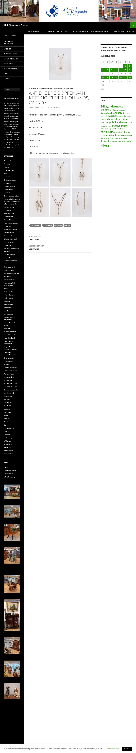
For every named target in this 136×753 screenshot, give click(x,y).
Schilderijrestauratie (11, 390)
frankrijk (120, 118)
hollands (48, 225)
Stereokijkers (8, 412)
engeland (105, 119)
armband (105, 109)
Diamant (120, 116)
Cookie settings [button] (112, 748)
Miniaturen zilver (10, 332)
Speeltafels (7, 406)
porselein (105, 138)
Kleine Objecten (9, 295)
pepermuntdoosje (126, 135)
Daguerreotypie (9, 186)
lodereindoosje (106, 129)
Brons (6, 174)
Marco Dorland (55, 108)
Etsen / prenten (9, 217)
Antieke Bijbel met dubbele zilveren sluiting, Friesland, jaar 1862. (12, 116)
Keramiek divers (9, 280)
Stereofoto (118, 141)
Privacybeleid (118, 31)
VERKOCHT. (35, 238)
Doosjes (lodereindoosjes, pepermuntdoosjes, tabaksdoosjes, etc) (12, 201)
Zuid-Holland (8, 454)
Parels (129, 132)
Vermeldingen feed (10, 470)
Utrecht (6, 431)
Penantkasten (8, 361)
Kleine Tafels (8, 298)
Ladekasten (8, 311)
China (108, 116)
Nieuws (7, 79)
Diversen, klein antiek (11, 196)
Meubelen (7, 328)
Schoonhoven (108, 141)
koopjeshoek (8, 304)
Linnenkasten (8, 314)
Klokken (7, 301)
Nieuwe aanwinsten (80, 31)
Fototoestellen (9, 233)
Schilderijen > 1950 (10, 383)
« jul (103, 89)
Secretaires (8, 396)
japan (103, 126)
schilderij (123, 138)
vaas (123, 141)
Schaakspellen (9, 377)
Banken (6, 167)
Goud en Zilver (35, 88)
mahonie (121, 129)
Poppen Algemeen (10, 368)
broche (128, 113)
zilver (67, 225)
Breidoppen (35, 225)
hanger (108, 122)
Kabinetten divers (10, 270)
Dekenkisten (8, 190)
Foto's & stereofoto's (11, 223)
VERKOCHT (36, 247)
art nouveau (121, 110)
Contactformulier (34, 31)
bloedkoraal (118, 112)
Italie (5, 264)
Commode (7, 183)
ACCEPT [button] (127, 749)
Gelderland (8, 236)
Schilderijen (8, 380)
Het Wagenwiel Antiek (16, 24)
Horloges (7, 257)
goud (102, 122)
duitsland (127, 116)
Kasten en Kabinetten (11, 273)
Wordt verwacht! (11, 59)
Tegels (6, 422)
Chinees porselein (10, 180)
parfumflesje (114, 135)
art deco (113, 110)
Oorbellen (123, 132)
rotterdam (117, 138)
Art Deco (7, 164)
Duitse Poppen (9, 207)
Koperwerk (8, 308)
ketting (58, 225)
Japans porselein (10, 267)
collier (114, 115)
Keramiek (7, 277)
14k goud (107, 106)
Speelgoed (7, 403)
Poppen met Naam (10, 371)
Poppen (6, 364)
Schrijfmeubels (9, 393)
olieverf (116, 132)
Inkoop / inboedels (11, 69)
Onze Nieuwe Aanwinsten (53, 88)
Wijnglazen (8, 444)
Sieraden (69, 88)
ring (111, 138)
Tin (5, 425)
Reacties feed (8, 474)
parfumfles (104, 135)
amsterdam (118, 106)
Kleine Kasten (8, 292)
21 (121, 77)
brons (103, 116)
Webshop (130, 31)
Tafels (6, 415)
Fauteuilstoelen (9, 220)
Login (6, 467)
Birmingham (106, 113)
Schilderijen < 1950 (10, 387)
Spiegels (7, 409)
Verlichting (8, 438)
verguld (128, 141)
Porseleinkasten (9, 374)
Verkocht (7, 435)
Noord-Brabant (9, 335)
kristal (124, 125)
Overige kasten (9, 358)
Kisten (6, 288)
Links (67, 31)
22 (125, 77)
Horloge (125, 122)
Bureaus (7, 177)
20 (116, 77)
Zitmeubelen (8, 451)
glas (127, 119)
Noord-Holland (9, 338)
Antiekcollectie (10, 54)
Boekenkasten (9, 170)
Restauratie (8, 64)
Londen (115, 129)
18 (107, 77)
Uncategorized (9, 428)
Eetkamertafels (9, 213)
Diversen (7, 193)
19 (112, 77)
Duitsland (7, 210)
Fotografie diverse (10, 229)
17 (103, 77)
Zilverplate (7, 447)
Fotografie (7, 226)
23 (130, 77)
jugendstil (108, 126)
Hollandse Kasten (10, 254)
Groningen (8, 245)
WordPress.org (9, 477)
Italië (130, 122)
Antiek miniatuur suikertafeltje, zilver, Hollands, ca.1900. (11, 144)
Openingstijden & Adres (100, 31)
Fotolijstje (112, 119)
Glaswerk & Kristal (10, 239)
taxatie (6, 419)
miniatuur (107, 131)
